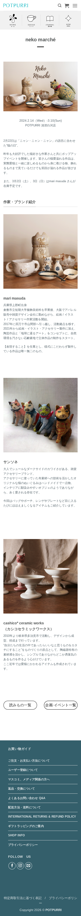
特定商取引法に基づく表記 (23, 898)
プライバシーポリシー (23, 844)
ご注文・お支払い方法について (29, 760)
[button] (59, 5)
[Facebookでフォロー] (12, 866)
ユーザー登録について (23, 770)
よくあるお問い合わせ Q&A (26, 798)
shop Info (16, 835)
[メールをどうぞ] (28, 866)
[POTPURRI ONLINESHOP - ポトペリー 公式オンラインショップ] (15, 5)
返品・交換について (21, 788)
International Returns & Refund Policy (42, 816)
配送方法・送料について (24, 807)
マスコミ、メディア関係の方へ (29, 779)
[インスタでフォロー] (20, 866)
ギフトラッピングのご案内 (26, 826)
